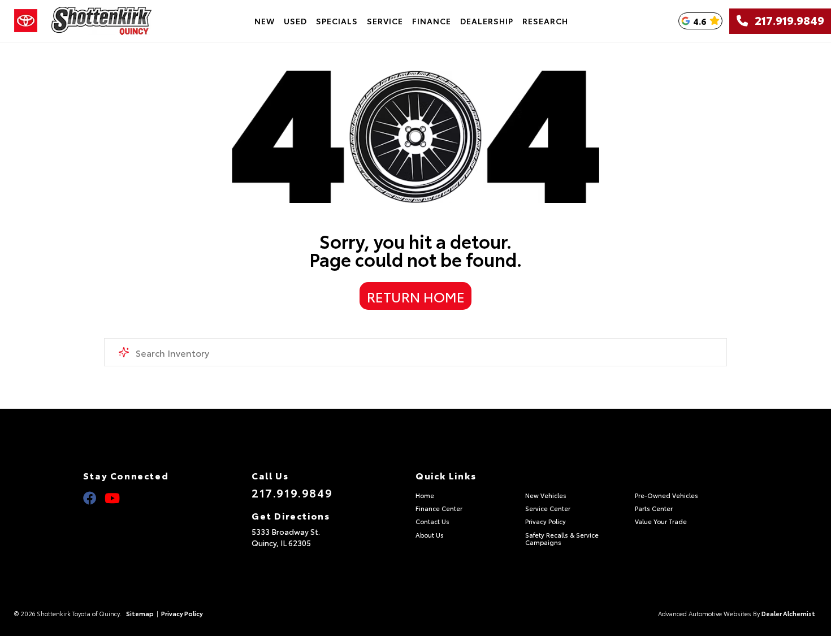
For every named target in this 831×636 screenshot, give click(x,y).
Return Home (416, 296)
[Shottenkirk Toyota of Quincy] (101, 21)
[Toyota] (25, 21)
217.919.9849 (786, 21)
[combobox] (416, 352)
